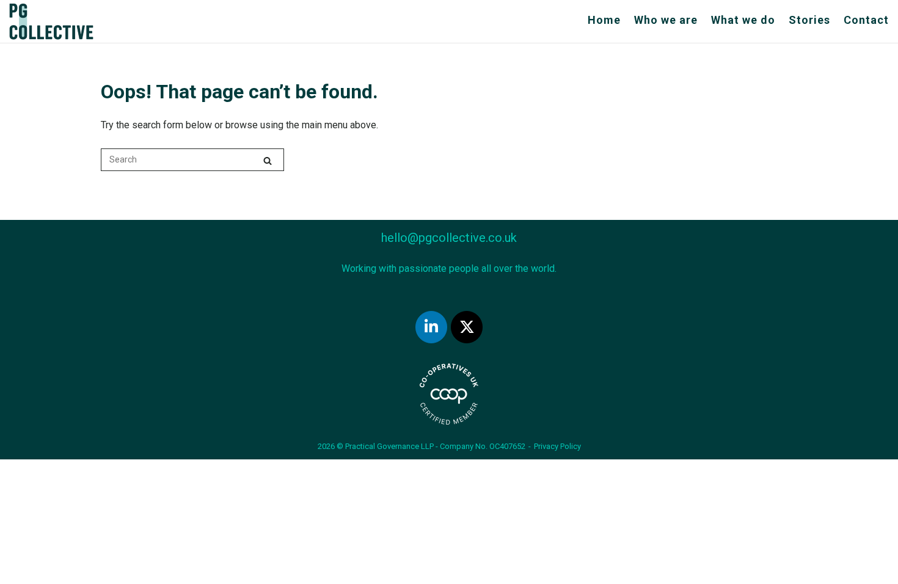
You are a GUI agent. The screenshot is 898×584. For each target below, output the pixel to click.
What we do (743, 19)
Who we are (666, 19)
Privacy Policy (557, 446)
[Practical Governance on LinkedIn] (431, 327)
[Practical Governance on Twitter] (467, 327)
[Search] (267, 160)
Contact (866, 19)
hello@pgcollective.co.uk (449, 237)
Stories (809, 19)
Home (604, 19)
